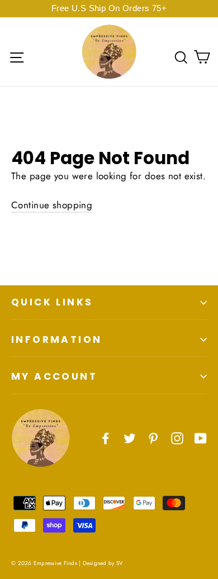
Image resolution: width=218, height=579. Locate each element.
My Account (54, 376)
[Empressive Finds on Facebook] (105, 437)
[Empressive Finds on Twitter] (130, 437)
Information (56, 339)
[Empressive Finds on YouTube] (201, 437)
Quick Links (52, 302)
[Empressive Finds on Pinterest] (153, 437)
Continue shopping (51, 205)
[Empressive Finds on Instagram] (177, 437)
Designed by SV (103, 563)
